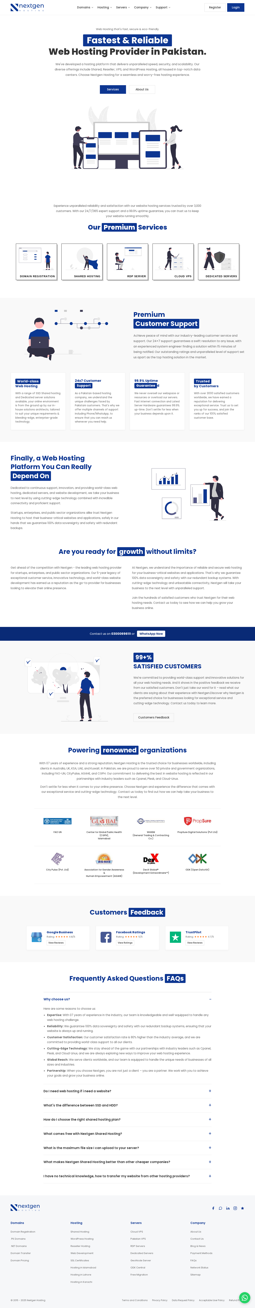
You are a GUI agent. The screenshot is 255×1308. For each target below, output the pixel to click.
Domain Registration (23, 1231)
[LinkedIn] (228, 1208)
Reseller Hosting (80, 1246)
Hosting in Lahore (81, 1274)
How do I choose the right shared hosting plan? (82, 1119)
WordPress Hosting (82, 1238)
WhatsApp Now (151, 634)
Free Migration (139, 1274)
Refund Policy (236, 1300)
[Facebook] (213, 1208)
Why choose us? (56, 999)
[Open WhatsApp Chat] (244, 1297)
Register (215, 7)
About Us (142, 89)
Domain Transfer (21, 1253)
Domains (83, 7)
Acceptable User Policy (212, 1300)
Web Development (82, 1253)
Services (113, 89)
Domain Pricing (20, 1260)
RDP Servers (137, 1246)
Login (236, 7)
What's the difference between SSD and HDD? (80, 1105)
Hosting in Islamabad (83, 1267)
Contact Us (197, 1238)
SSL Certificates (80, 1260)
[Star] (242, 1208)
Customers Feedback (153, 717)
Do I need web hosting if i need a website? (77, 1091)
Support (161, 7)
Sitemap (195, 1274)
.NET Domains (19, 1246)
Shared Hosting (80, 1231)
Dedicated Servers (141, 1253)
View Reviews (56, 942)
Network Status (199, 1267)
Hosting (103, 7)
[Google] (220, 1208)
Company (141, 7)
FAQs (193, 1260)
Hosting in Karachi (81, 1282)
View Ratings (125, 942)
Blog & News (198, 1246)
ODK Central (137, 1267)
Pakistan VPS (138, 1238)
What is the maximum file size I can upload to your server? (91, 1148)
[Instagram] (235, 1208)
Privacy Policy (159, 1300)
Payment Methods (201, 1253)
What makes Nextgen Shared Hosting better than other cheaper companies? (106, 1162)
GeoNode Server (140, 1260)
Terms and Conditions (135, 1300)
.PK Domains (18, 1238)
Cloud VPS (136, 1231)
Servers (121, 7)
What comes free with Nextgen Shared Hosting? (82, 1133)
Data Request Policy (183, 1300)
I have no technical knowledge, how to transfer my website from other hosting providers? (116, 1176)
